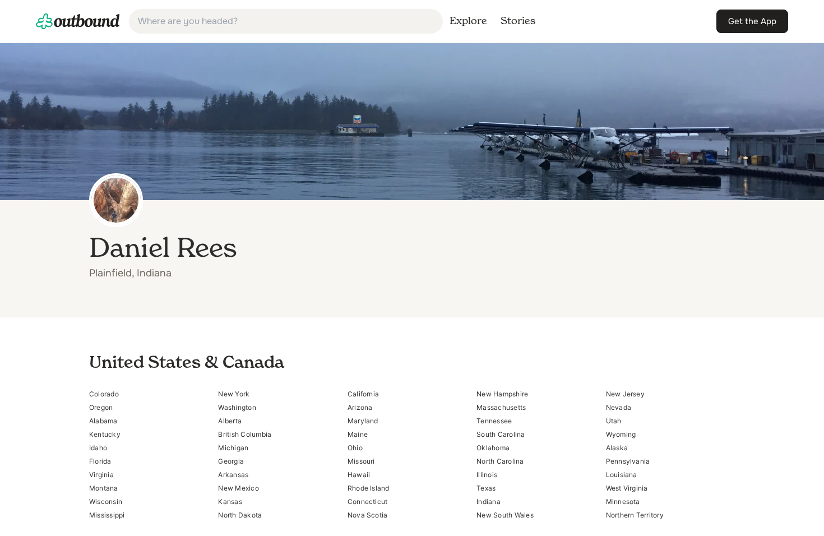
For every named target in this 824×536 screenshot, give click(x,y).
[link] (78, 21)
